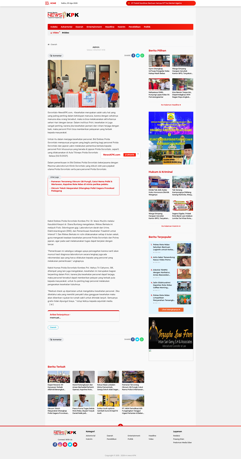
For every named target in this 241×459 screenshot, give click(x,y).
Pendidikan (135, 27)
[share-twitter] (138, 55)
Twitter (71, 448)
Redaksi (176, 436)
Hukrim (121, 27)
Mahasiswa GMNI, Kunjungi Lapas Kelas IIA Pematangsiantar (159, 94)
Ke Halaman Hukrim (170, 226)
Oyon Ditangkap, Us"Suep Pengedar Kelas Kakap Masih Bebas (159, 71)
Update (130, 155)
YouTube (77, 448)
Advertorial (66, 27)
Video (56, 32)
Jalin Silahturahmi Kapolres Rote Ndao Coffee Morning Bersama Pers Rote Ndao (162, 285)
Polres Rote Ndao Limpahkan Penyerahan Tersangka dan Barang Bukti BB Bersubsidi (162, 3)
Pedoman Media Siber (182, 442)
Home (53, 3)
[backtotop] (120, 426)
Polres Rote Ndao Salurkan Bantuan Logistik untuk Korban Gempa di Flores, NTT (163, 247)
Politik (147, 27)
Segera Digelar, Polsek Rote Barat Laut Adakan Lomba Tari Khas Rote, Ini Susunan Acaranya (182, 216)
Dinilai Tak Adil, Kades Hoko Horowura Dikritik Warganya (159, 192)
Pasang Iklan (178, 439)
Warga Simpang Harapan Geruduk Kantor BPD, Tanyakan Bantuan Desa (181, 71)
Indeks (53, 27)
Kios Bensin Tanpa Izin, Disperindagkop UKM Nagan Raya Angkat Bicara (181, 94)
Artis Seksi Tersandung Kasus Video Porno (164, 258)
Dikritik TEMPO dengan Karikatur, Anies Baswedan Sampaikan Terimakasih (161, 272)
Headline (109, 27)
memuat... (55, 317)
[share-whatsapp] (142, 55)
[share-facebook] (133, 55)
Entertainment (94, 27)
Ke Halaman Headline (170, 105)
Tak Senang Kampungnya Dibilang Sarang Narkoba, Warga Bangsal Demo (182, 192)
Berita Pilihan (157, 50)
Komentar (57, 56)
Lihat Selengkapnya (170, 310)
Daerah (79, 27)
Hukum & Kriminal (161, 171)
